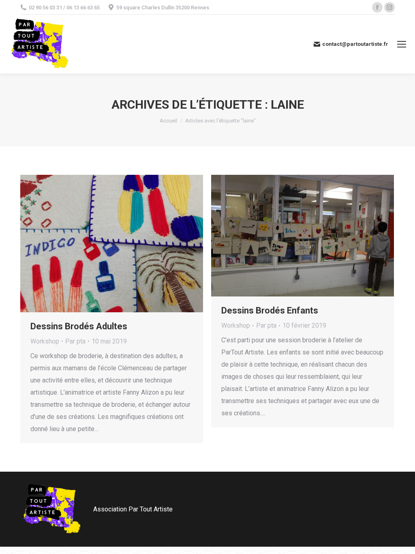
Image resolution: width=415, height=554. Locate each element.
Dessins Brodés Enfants (269, 310)
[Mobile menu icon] (401, 44)
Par (75, 341)
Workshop (44, 341)
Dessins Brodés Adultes (78, 326)
